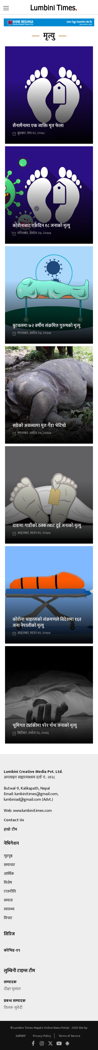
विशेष (8, 882)
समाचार (9, 864)
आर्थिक (9, 873)
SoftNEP (21, 1035)
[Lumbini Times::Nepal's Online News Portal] (54, 7)
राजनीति (10, 891)
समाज (8, 900)
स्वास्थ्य (9, 909)
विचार (8, 918)
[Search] (6, 7)
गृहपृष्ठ (8, 856)
